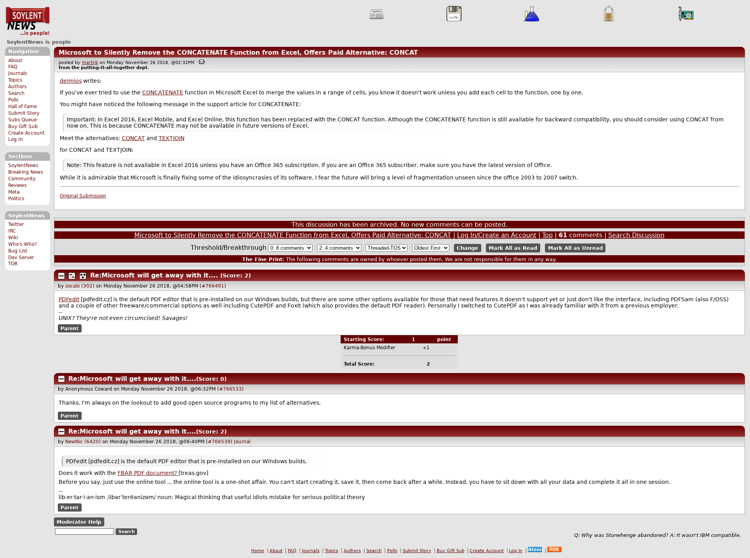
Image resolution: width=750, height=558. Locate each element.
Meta (14, 192)
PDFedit (69, 299)
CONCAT (133, 138)
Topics (15, 80)
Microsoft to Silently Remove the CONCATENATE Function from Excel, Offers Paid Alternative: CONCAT (238, 52)
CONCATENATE (162, 92)
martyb (90, 62)
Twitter (16, 224)
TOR (13, 264)
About (15, 60)
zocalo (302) (80, 286)
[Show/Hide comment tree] (71, 275)
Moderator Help (79, 522)
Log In (15, 139)
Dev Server (21, 257)
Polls (13, 100)
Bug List (17, 251)
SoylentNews (27, 21)
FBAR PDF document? (148, 473)
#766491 (213, 286)
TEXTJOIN (171, 138)
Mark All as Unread (575, 248)
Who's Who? (22, 244)
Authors (17, 86)
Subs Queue (22, 120)
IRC (12, 231)
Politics (16, 198)
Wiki (13, 237)
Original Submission (83, 196)
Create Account (26, 133)
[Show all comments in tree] (82, 275)
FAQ (12, 66)
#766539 (219, 441)
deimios (71, 81)
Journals (17, 73)
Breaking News (25, 172)
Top (547, 235)
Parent (70, 328)
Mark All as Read (513, 248)
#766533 (230, 389)
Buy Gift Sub (23, 126)
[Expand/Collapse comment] (61, 275)
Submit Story (23, 113)
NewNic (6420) (83, 441)
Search (16, 93)
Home (257, 550)
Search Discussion (636, 235)
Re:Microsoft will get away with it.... (154, 275)
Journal (242, 441)
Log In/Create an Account (496, 235)
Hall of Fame (22, 106)
